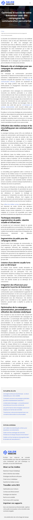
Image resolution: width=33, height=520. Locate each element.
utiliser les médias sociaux (11, 204)
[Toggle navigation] (30, 3)
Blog (3, 31)
